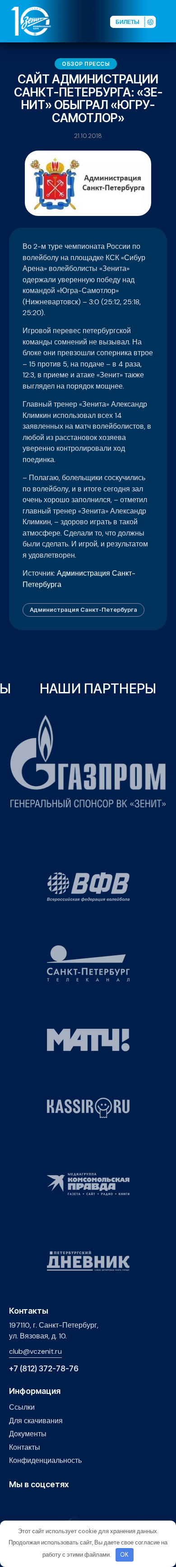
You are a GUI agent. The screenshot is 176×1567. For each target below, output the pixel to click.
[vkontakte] (14, 1503)
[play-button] (42, 1503)
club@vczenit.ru (35, 1351)
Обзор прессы (86, 63)
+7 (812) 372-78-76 (44, 1369)
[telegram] (56, 1503)
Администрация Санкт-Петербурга (83, 609)
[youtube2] (28, 1503)
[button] (168, 20)
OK (124, 1554)
